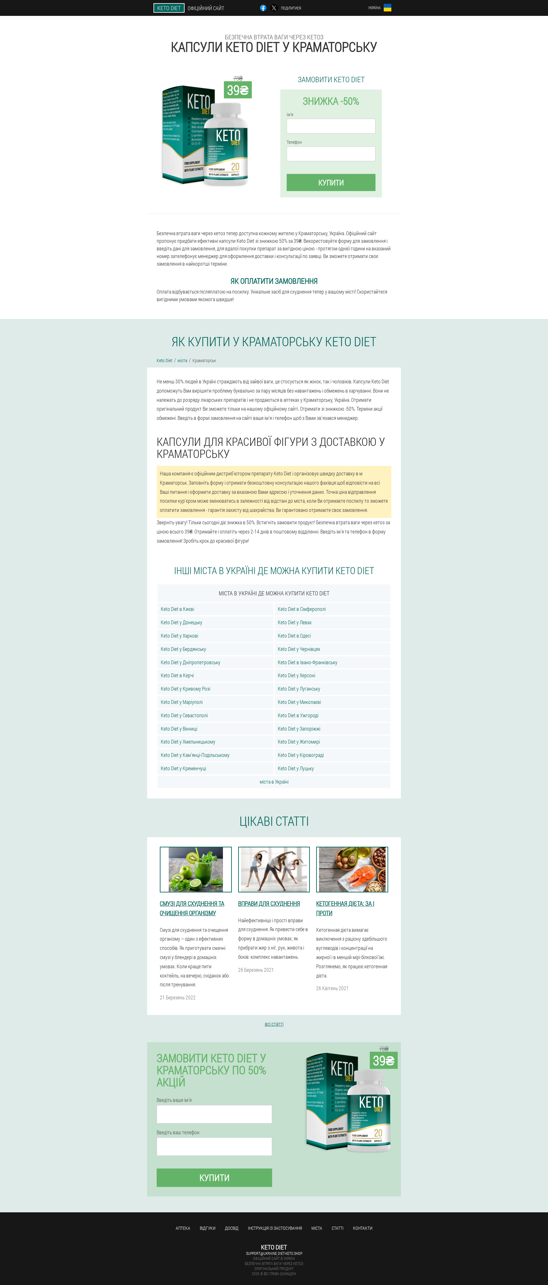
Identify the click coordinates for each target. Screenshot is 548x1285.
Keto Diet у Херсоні (296, 675)
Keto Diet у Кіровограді (301, 755)
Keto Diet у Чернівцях (299, 649)
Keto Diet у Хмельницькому (188, 741)
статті (337, 1228)
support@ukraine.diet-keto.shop (274, 1253)
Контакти (362, 1228)
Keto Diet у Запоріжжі (299, 728)
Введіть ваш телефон (178, 1132)
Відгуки (207, 1228)
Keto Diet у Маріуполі (182, 702)
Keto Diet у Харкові (179, 635)
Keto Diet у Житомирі (299, 741)
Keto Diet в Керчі (177, 675)
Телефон (294, 142)
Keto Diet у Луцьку (296, 768)
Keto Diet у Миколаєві (299, 702)
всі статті (274, 1023)
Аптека (183, 1228)
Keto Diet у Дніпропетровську (190, 662)
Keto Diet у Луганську (299, 688)
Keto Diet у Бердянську (183, 649)
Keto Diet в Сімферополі (302, 609)
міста (316, 1228)
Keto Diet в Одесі (294, 635)
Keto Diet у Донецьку (181, 622)
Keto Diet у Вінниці (179, 728)
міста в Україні (274, 781)
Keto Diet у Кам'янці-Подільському (195, 755)
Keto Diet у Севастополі (184, 715)
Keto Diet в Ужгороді (298, 715)
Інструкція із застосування (275, 1228)
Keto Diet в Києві (177, 609)
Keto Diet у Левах (295, 622)
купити (331, 182)
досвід (231, 1228)
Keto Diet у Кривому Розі (185, 688)
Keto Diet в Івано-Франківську (307, 662)
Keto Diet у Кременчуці (183, 768)
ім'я (290, 114)
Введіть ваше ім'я (174, 1100)
